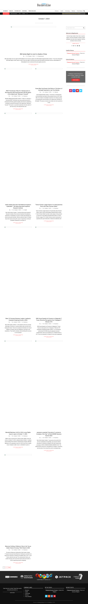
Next (9, 567)
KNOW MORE (75, 80)
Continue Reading (33, 64)
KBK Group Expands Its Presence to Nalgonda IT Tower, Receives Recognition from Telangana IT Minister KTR (49, 320)
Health (25, 210)
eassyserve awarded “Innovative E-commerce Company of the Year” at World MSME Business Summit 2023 (48, 434)
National (56, 92)
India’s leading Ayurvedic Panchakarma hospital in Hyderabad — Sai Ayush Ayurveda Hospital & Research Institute (18, 206)
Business (25, 96)
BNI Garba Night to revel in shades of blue (33, 54)
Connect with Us (75, 43)
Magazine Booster (41, 602)
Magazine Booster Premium (73, 53)
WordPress (50, 602)
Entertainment (41, 56)
